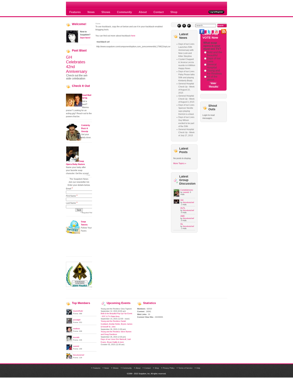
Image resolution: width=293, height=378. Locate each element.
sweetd (186, 192)
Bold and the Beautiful (214, 54)
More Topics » (179, 163)
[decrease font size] (189, 26)
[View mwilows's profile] (69, 332)
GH (181, 200)
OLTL (182, 208)
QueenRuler (78, 311)
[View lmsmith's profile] (69, 341)
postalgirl (76, 320)
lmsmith (76, 337)
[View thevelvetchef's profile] (69, 359)
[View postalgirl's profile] (69, 323)
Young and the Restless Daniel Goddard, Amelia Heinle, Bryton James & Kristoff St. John (116, 324)
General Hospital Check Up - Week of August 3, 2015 (186, 99)
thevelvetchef (188, 202)
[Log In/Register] (216, 12)
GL (181, 224)
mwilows (76, 329)
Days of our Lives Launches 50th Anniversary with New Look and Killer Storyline (186, 50)
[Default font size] (184, 26)
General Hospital (212, 66)
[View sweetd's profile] (69, 350)
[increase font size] (179, 26)
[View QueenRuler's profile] (69, 314)
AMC (182, 216)
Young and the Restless (214, 72)
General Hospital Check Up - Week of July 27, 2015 (186, 132)
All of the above (212, 78)
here (133, 36)
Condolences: (186, 190)
